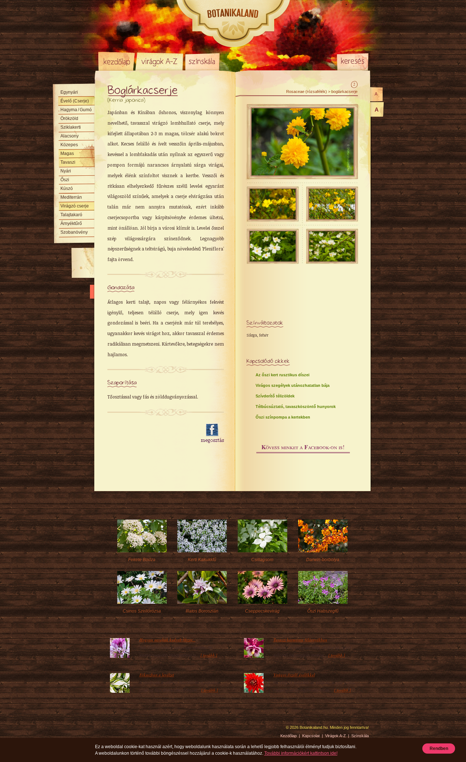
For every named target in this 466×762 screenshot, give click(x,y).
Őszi (64, 179)
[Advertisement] (150, 433)
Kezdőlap (116, 61)
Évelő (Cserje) (74, 101)
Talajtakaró (71, 214)
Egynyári (69, 92)
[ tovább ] (209, 655)
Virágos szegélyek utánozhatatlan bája (292, 385)
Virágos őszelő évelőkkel (294, 675)
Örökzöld (69, 118)
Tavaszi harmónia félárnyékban (300, 640)
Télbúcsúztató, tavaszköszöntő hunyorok (296, 406)
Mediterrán (71, 197)
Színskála (202, 61)
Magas (67, 153)
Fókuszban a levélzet (156, 675)
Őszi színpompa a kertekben (283, 417)
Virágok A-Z (159, 61)
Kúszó (66, 188)
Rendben (439, 748)
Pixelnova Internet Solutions (115, 729)
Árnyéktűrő (71, 223)
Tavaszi (67, 162)
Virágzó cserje (74, 206)
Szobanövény (74, 232)
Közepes (69, 144)
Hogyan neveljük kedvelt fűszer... (167, 640)
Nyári (65, 171)
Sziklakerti (70, 127)
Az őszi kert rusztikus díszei (282, 375)
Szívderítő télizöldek (275, 396)
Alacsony (69, 136)
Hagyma (76, 109)
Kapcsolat (311, 736)
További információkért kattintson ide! (300, 753)
